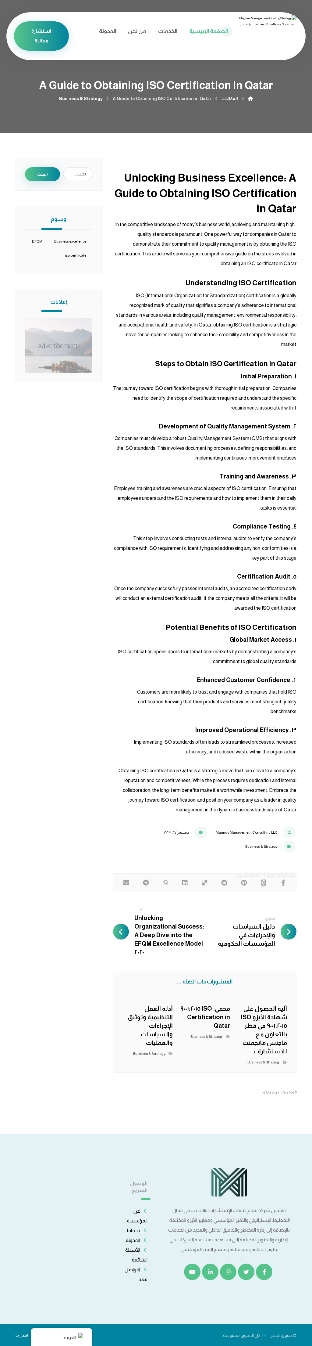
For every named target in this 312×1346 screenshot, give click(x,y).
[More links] (83, 31)
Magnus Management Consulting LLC (247, 832)
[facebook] (264, 1272)
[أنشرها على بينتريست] (244, 883)
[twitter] (246, 1272)
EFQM (37, 241)
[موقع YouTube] (192, 1272)
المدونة (133, 1240)
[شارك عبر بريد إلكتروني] (126, 883)
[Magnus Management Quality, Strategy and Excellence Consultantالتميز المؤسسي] (250, 98)
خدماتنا (133, 1230)
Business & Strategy (261, 846)
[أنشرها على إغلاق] (263, 883)
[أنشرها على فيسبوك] (283, 883)
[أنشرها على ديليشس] (205, 883)
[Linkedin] (210, 1272)
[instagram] (228, 1272)
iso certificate (75, 255)
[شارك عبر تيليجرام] (145, 883)
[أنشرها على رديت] (224, 883)
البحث (42, 174)
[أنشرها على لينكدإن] (185, 883)
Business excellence (70, 241)
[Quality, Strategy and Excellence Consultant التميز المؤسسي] (267, 31)
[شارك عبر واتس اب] (165, 883)
